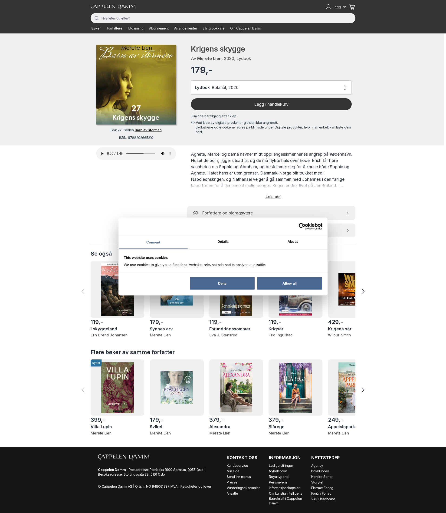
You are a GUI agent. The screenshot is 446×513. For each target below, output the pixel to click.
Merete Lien (209, 58)
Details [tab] (223, 241)
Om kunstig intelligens (285, 493)
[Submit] (96, 18)
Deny (222, 283)
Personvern (278, 482)
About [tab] (293, 241)
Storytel (317, 482)
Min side (233, 471)
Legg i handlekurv (271, 104)
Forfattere (114, 28)
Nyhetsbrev (278, 471)
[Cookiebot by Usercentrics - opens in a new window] (302, 226)
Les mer (273, 196)
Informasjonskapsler (284, 488)
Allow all (289, 283)
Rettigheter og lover (195, 486)
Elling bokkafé (214, 28)
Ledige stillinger (281, 465)
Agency (317, 465)
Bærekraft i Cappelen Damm (285, 501)
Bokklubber (320, 471)
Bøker (96, 28)
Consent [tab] (153, 242)
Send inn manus (239, 477)
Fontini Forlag (321, 493)
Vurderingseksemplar (243, 488)
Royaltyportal (279, 477)
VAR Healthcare (323, 499)
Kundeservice (237, 465)
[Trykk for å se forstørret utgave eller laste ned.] (136, 85)
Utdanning (136, 28)
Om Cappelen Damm (246, 28)
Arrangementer (185, 28)
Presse (232, 482)
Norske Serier (322, 477)
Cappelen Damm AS (117, 486)
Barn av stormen (148, 130)
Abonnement (159, 28)
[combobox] (223, 18)
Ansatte (232, 493)
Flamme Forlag (322, 488)
